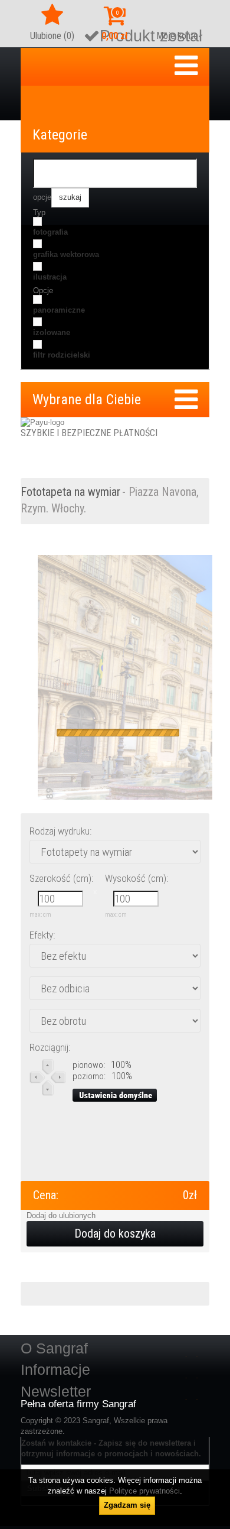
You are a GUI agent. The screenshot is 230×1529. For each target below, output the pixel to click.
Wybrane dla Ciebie (86, 399)
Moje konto (177, 35)
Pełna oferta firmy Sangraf (78, 1404)
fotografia (50, 232)
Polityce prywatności (144, 1490)
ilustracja (50, 276)
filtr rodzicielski (61, 354)
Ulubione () (52, 35)
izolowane (51, 332)
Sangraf (96, 1420)
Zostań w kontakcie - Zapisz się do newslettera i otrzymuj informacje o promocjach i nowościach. (111, 1448)
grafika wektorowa (66, 254)
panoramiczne (59, 310)
